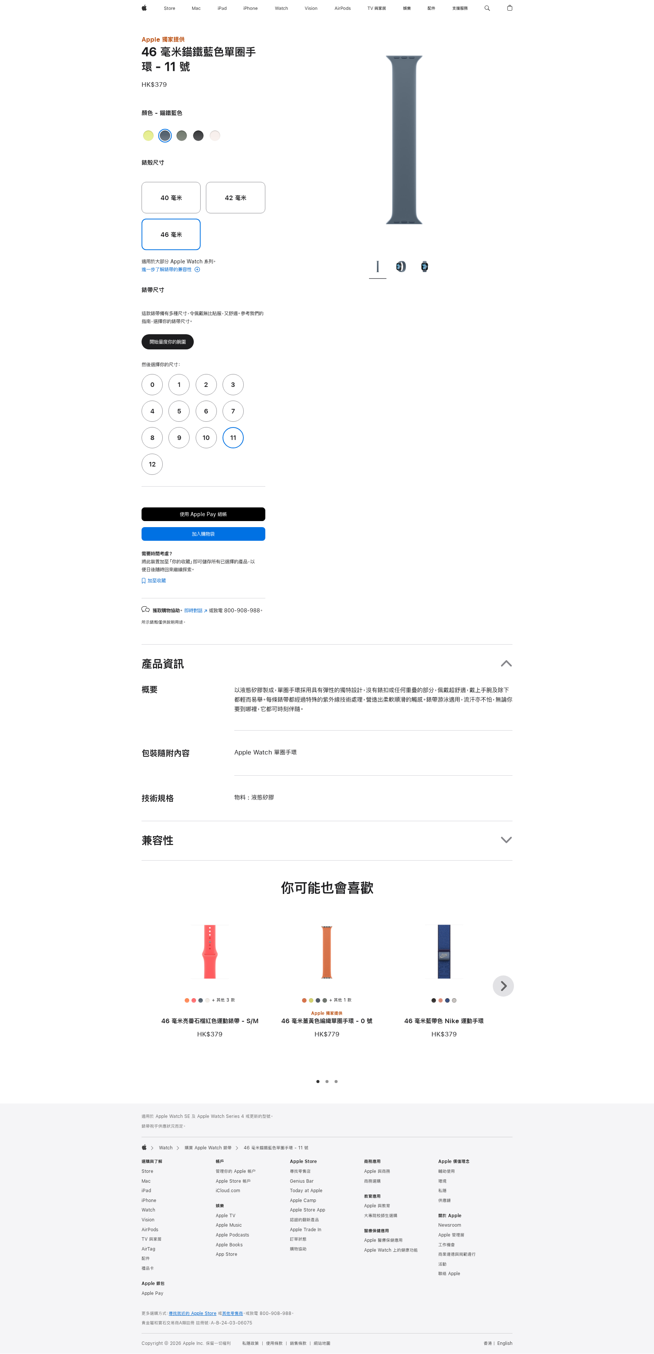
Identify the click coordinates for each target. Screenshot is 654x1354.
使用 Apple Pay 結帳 (203, 514)
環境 (442, 1181)
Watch (166, 1148)
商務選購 (372, 1181)
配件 (146, 1258)
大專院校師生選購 (380, 1215)
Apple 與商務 (377, 1171)
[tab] (377, 268)
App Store (226, 1254)
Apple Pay (153, 1293)
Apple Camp (303, 1200)
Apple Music (229, 1225)
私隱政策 (250, 1343)
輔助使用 (446, 1171)
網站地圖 (322, 1343)
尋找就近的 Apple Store (192, 1313)
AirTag (148, 1249)
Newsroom (449, 1225)
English (504, 1343)
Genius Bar (302, 1181)
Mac (146, 1181)
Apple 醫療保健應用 (383, 1240)
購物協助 (298, 1249)
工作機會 (446, 1245)
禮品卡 (148, 1268)
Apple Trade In (305, 1229)
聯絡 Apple (449, 1273)
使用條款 (274, 1343)
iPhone (149, 1200)
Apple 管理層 (451, 1235)
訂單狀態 (298, 1239)
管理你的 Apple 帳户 (236, 1171)
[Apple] (144, 1147)
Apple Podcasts (232, 1235)
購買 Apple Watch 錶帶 (208, 1148)
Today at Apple (306, 1190)
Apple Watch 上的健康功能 (391, 1250)
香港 (488, 1343)
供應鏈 (444, 1200)
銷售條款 (298, 1343)
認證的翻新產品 (304, 1220)
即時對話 (195, 610)
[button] (487, 8)
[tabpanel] (404, 144)
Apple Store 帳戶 (233, 1181)
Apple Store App (307, 1210)
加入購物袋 (203, 534)
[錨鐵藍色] (165, 135)
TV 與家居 (152, 1239)
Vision (148, 1220)
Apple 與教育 (377, 1206)
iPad (146, 1190)
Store (147, 1171)
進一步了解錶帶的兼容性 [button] (167, 269)
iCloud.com (228, 1190)
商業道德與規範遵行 (457, 1254)
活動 (442, 1264)
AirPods (150, 1229)
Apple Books (229, 1245)
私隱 (442, 1190)
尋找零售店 (300, 1171)
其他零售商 (232, 1313)
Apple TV (225, 1215)
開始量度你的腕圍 (167, 341)
